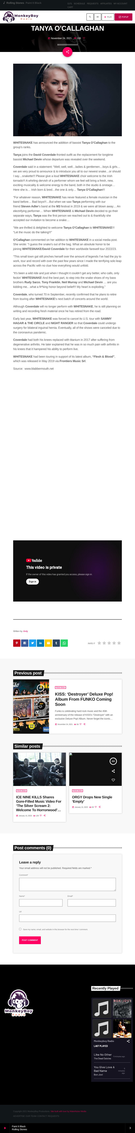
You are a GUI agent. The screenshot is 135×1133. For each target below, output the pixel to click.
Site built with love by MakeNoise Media (68, 1111)
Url (20, 911)
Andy (25, 631)
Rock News (60, 687)
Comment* (23, 875)
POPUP (123, 17)
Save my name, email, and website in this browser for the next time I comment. (55, 929)
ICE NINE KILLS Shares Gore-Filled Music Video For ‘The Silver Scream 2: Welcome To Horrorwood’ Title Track (38, 805)
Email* (70, 896)
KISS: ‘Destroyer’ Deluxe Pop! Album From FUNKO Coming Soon (84, 699)
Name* (22, 896)
